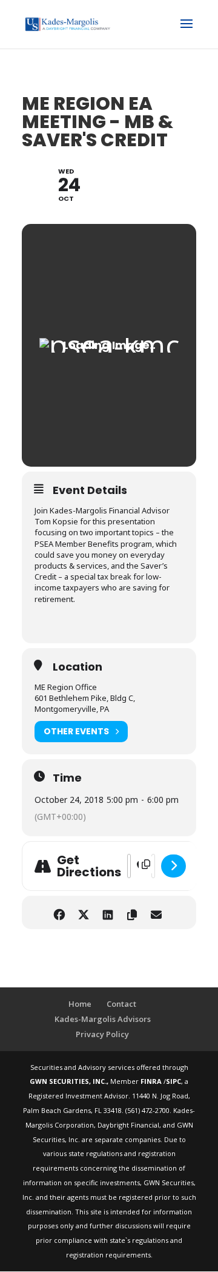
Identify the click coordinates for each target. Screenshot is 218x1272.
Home (79, 1003)
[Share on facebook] (59, 912)
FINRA (152, 1081)
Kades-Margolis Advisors (102, 1018)
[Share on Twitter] (83, 912)
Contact (121, 1003)
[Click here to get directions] (173, 866)
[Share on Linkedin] (107, 912)
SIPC (173, 1081)
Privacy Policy (102, 1034)
